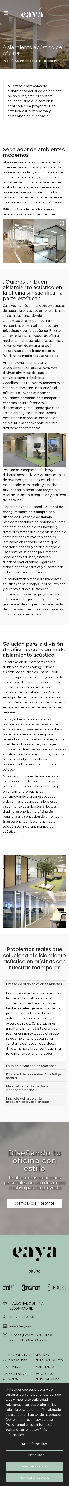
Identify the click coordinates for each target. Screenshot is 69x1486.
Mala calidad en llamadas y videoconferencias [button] (27, 1088)
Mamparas (12, 1367)
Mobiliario (44, 1367)
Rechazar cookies (34, 1477)
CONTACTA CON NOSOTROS (34, 1203)
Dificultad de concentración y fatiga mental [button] (33, 1076)
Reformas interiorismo (46, 1376)
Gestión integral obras (48, 1357)
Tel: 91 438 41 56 (22, 1317)
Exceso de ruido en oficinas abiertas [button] (34, 984)
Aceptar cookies (34, 1466)
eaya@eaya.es (20, 1326)
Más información (34, 1444)
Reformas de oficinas (14, 1376)
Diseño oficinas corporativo (17, 1357)
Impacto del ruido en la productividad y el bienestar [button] (28, 1100)
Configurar (34, 1455)
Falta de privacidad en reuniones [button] (31, 1066)
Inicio (6, 61)
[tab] (34, 984)
